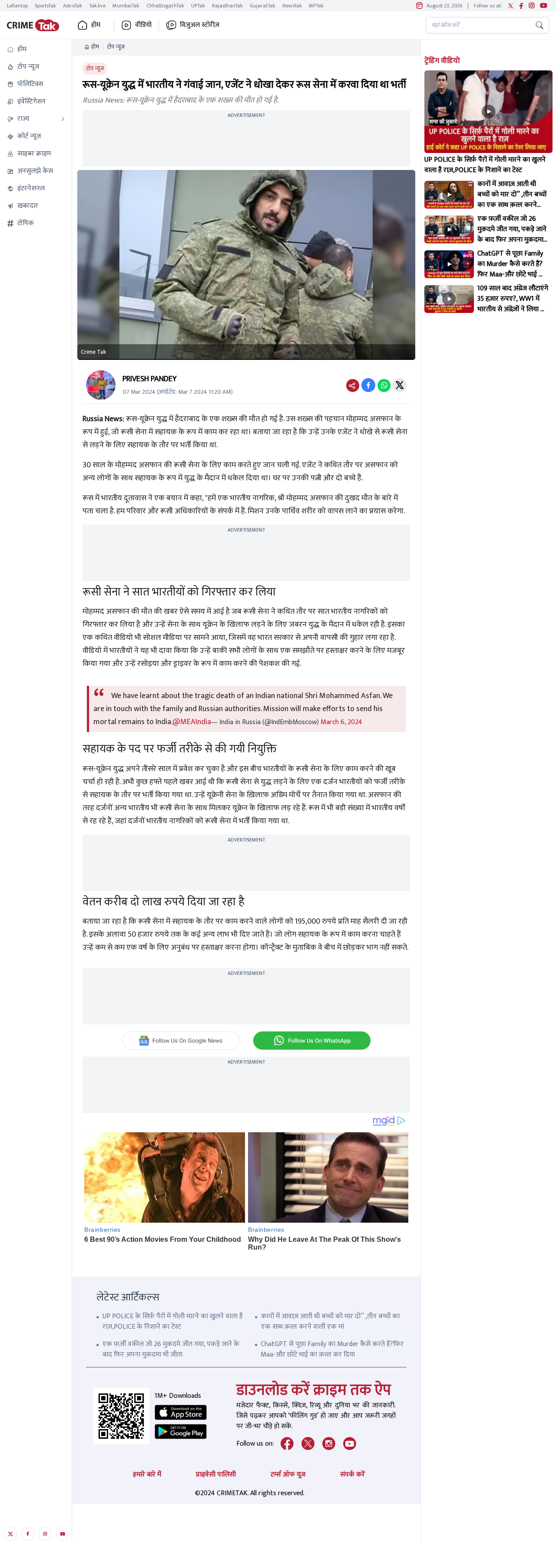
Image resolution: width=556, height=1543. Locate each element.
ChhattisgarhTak (165, 5)
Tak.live (97, 5)
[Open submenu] (63, 119)
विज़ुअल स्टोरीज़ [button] (199, 25)
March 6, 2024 (341, 722)
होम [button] (95, 25)
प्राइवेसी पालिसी (216, 1474)
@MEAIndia (191, 721)
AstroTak (72, 5)
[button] (36, 49)
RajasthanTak (227, 5)
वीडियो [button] (143, 25)
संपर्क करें (352, 1474)
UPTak (198, 5)
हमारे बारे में (147, 1474)
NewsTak (292, 5)
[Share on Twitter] (400, 385)
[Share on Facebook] (368, 385)
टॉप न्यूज (116, 47)
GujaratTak (262, 5)
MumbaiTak (126, 5)
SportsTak (45, 5)
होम (95, 47)
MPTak (316, 5)
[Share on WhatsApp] (384, 385)
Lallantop (17, 5)
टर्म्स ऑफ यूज (288, 1474)
